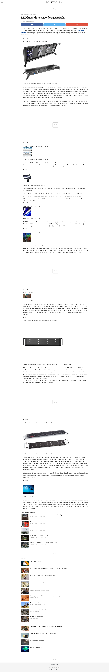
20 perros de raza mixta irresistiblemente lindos (43, 575)
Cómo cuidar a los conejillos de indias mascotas (43, 633)
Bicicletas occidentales (36, 602)
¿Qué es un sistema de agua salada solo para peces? (44, 542)
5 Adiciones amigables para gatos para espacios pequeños (46, 626)
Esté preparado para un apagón (38, 521)
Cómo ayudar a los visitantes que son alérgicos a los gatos (46, 595)
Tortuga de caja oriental (36, 616)
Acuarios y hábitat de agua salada (28, 14)
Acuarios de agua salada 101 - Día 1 (39, 535)
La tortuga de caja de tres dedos (39, 609)
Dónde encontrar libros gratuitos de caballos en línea (44, 582)
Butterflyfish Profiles (35, 561)
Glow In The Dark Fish (36, 647)
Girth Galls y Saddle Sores (37, 640)
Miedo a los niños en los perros (38, 589)
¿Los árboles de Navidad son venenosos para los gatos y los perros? (49, 568)
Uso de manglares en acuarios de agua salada (42, 528)
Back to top (54, 664)
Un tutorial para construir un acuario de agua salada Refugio (46, 515)
